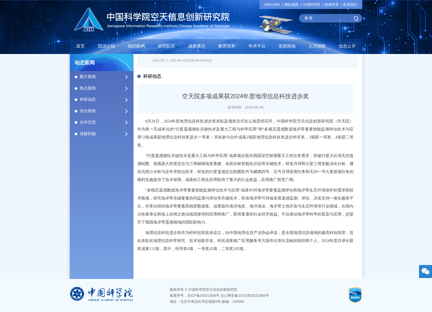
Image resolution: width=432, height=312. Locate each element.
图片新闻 (88, 76)
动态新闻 (188, 60)
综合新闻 (88, 111)
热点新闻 (88, 88)
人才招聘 (317, 46)
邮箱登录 (332, 4)
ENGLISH (272, 4)
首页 (80, 46)
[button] (167, 47)
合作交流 (88, 122)
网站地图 (291, 4)
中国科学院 (311, 4)
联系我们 (350, 4)
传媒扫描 (88, 134)
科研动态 (88, 99)
